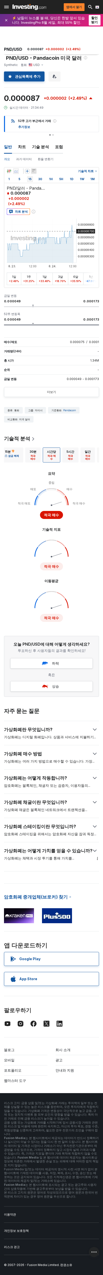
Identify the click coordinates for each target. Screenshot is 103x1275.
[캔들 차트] (9, 171)
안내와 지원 (65, 1070)
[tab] (11, 454)
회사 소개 (63, 1050)
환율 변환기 (46, 159)
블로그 (9, 1050)
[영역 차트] (16, 171)
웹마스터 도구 (15, 1080)
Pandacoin (69, 410)
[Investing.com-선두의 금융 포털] (29, 7)
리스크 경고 (12, 1247)
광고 (59, 1060)
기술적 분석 (17, 438)
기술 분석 (40, 146)
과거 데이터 (24, 159)
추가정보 (24, 127)
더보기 (51, 392)
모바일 (9, 1060)
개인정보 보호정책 (16, 1231)
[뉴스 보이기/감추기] (33, 171)
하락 (55, 663)
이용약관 (10, 1214)
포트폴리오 (13, 1070)
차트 (22, 146)
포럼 (59, 146)
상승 (55, 686)
